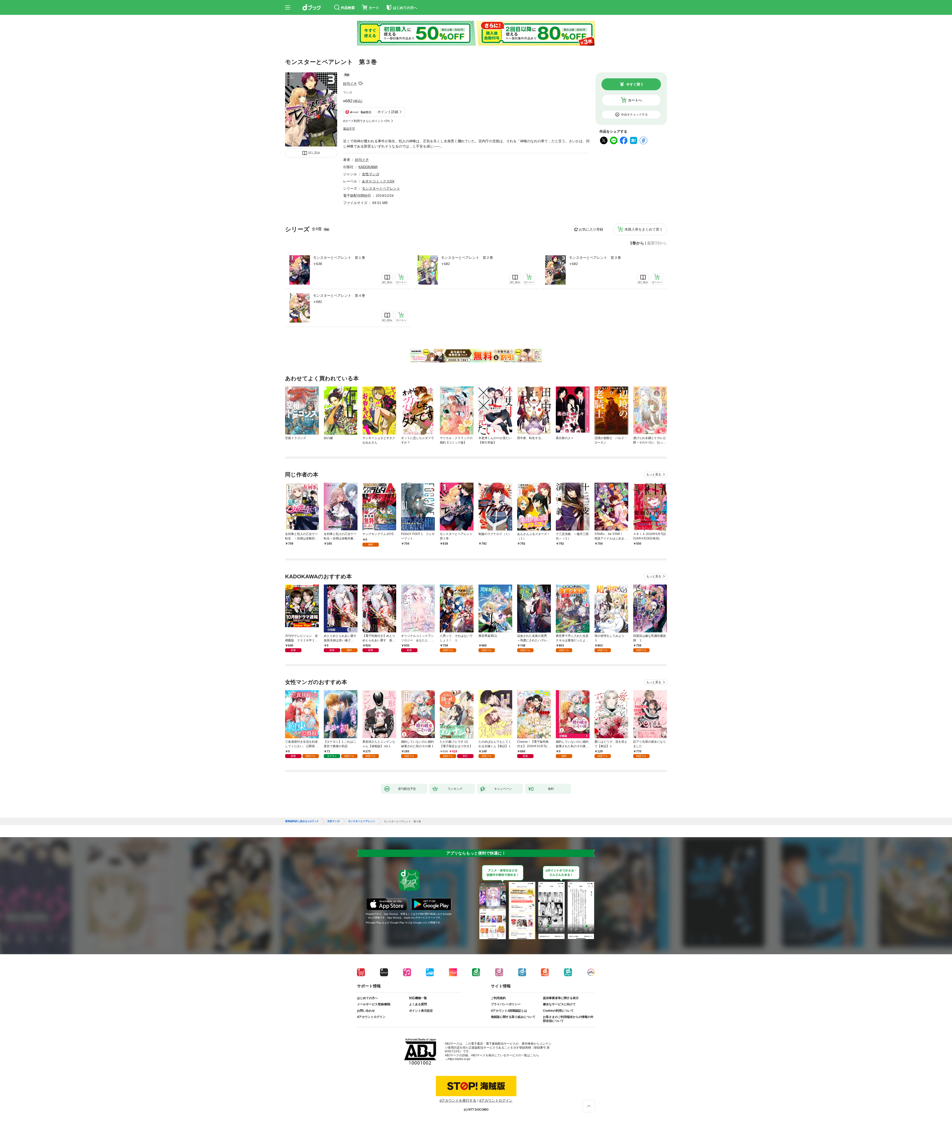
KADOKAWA (368, 167)
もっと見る (653, 474)
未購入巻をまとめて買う (644, 229)
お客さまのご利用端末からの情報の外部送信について (568, 1019)
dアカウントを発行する (458, 1100)
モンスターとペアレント (381, 188)
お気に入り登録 (591, 229)
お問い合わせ (366, 1010)
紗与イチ (350, 84)
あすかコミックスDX (378, 181)
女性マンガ (370, 174)
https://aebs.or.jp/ (459, 1059)
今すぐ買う (635, 84)
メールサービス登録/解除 (373, 1004)
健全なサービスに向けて (559, 1004)
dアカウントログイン (371, 1017)
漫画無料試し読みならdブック (302, 821)
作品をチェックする (634, 114)
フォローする (360, 83)
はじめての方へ (367, 998)
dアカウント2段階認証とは (509, 1010)
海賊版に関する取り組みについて (513, 1017)
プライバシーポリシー (506, 1004)
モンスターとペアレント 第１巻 (339, 258)
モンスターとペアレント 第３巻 (595, 258)
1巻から (637, 243)
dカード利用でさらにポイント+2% (366, 121)
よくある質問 (418, 1004)
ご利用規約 (498, 998)
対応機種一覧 (418, 998)
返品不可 (349, 128)
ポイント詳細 (387, 112)
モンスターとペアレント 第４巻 (339, 295)
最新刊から (657, 243)
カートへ (635, 100)
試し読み (314, 152)
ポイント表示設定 (421, 1010)
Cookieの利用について (558, 1010)
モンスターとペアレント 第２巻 (467, 258)
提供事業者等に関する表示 (561, 998)
